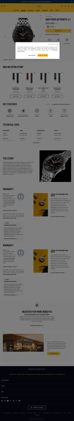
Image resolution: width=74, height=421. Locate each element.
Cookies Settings (31, 55)
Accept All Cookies (42, 55)
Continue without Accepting (53, 43)
